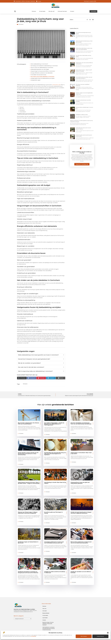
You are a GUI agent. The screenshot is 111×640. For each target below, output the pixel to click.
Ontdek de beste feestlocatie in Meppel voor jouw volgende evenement (81, 513)
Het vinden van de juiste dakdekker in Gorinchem (42, 76)
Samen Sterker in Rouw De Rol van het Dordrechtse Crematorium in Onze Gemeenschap (28, 453)
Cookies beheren (100, 636)
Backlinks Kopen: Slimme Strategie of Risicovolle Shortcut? (48, 623)
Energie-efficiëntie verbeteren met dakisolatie (42, 72)
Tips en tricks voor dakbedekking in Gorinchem (42, 67)
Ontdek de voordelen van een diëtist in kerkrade (81, 572)
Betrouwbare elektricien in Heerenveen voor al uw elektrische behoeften (81, 542)
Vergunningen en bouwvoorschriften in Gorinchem (43, 71)
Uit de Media (42, 11)
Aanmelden (45, 617)
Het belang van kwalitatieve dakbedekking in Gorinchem (44, 65)
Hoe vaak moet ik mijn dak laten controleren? (41, 367)
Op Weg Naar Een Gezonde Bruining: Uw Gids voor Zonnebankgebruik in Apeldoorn (55, 453)
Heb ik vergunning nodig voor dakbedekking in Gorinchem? (41, 371)
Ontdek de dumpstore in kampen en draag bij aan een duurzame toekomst (28, 572)
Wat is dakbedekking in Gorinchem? (39, 64)
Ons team (45, 610)
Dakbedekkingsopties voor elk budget (40, 69)
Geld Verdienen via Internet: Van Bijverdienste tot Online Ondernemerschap (49, 628)
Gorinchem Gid (56, 84)
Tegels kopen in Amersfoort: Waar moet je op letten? (81, 453)
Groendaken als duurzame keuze (38, 74)
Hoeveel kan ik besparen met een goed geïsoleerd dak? (41, 359)
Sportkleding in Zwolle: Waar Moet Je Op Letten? (55, 483)
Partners (34, 11)
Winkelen (21, 24)
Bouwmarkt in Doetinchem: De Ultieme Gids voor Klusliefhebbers (28, 423)
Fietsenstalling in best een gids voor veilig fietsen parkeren (80, 483)
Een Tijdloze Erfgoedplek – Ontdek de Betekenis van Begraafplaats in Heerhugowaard (54, 424)
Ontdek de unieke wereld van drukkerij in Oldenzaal (54, 572)
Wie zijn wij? (51, 11)
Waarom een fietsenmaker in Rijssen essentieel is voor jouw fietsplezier (27, 513)
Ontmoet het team (62, 11)
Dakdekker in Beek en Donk (82, 114)
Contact (72, 11)
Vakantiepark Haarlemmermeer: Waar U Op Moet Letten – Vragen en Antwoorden (29, 483)
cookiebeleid (33, 636)
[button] (107, 632)
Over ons (44, 608)
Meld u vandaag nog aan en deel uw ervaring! (81, 152)
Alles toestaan (84, 636)
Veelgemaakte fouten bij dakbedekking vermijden (43, 78)
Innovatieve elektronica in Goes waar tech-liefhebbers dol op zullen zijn (54, 542)
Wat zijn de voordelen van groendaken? (41, 363)
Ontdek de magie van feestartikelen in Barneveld (28, 542)
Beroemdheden (46, 613)
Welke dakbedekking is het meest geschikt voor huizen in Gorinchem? (41, 355)
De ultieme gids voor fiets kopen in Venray (53, 513)
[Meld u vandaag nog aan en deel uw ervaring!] (82, 148)
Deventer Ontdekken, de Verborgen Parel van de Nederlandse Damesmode (81, 423)
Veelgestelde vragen (35, 80)
